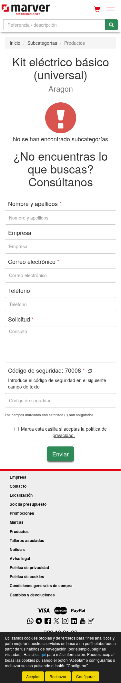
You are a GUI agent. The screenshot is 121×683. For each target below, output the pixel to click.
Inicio (15, 43)
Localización (21, 495)
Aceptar (33, 676)
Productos (19, 531)
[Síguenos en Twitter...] (56, 621)
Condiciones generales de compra (41, 585)
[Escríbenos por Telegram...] (38, 621)
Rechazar (57, 676)
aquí (42, 654)
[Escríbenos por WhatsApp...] (30, 621)
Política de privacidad (29, 567)
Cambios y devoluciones (32, 595)
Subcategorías (42, 43)
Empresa (18, 477)
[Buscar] (111, 24)
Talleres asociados (27, 540)
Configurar (85, 676)
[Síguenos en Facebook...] (47, 621)
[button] (89, 371)
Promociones (22, 513)
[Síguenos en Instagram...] (65, 621)
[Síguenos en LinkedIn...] (74, 621)
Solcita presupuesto (28, 504)
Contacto (18, 486)
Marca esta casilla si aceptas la (64, 432)
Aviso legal (20, 558)
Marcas (17, 522)
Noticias (17, 549)
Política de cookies (27, 576)
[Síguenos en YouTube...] (82, 621)
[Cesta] (97, 9)
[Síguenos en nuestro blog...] (91, 621)
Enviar (60, 454)
